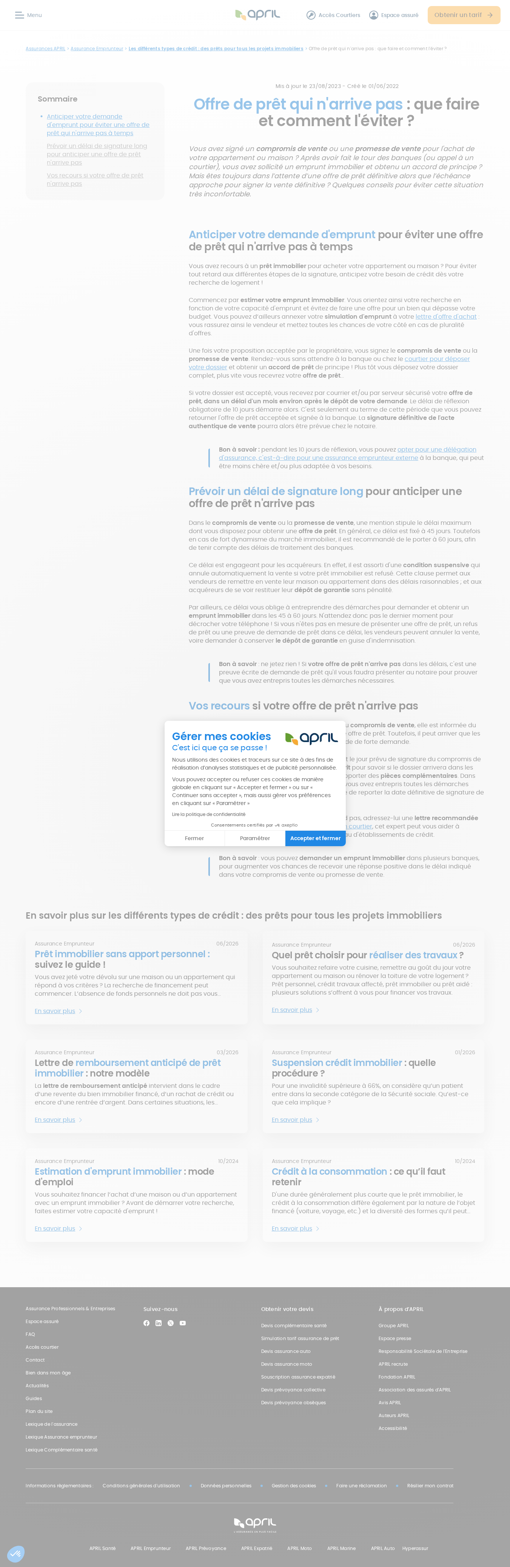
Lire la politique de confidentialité (208, 814)
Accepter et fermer (315, 838)
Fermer (194, 838)
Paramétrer (255, 838)
